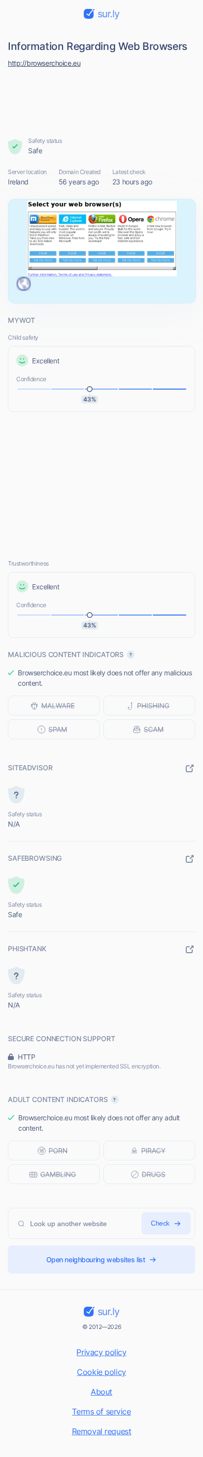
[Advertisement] (102, 100)
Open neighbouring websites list (95, 1259)
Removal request (102, 1431)
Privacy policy (101, 1352)
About (101, 1392)
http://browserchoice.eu (44, 63)
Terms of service (101, 1411)
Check (160, 1223)
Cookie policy (101, 1372)
